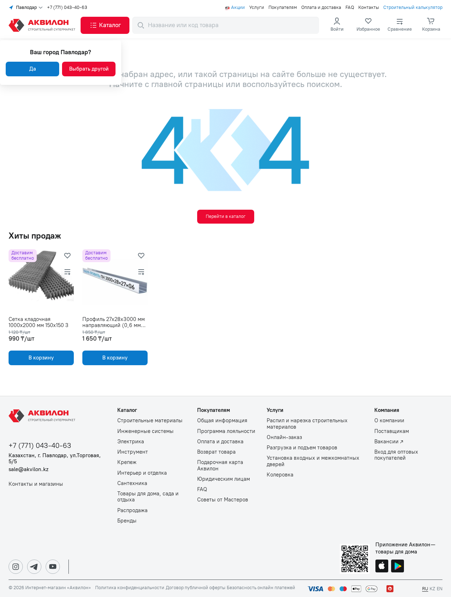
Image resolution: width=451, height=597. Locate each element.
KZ (432, 588)
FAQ (349, 7)
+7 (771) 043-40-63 (67, 7)
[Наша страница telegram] (34, 567)
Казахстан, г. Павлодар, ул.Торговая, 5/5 (55, 459)
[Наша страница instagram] (16, 567)
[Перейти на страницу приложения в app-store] (381, 567)
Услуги (256, 7)
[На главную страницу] (43, 415)
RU (425, 588)
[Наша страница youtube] (53, 567)
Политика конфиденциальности (129, 587)
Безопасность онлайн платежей (261, 587)
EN (439, 588)
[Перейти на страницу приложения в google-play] (397, 567)
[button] (105, 25)
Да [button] (32, 69)
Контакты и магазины (36, 484)
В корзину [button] (41, 357)
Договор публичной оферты (195, 587)
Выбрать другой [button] (89, 69)
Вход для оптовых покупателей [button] (396, 455)
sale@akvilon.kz (28, 469)
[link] (368, 25)
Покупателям (282, 7)
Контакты (368, 7)
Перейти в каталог (226, 216)
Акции (238, 7)
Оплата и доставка (321, 7)
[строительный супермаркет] (43, 25)
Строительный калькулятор (412, 7)
